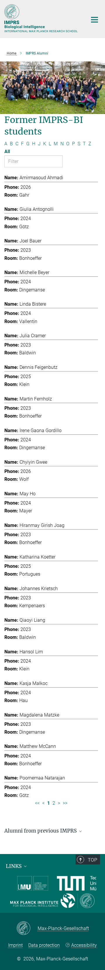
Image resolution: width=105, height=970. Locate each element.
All (7, 151)
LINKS (14, 866)
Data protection (44, 945)
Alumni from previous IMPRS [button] (41, 831)
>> (65, 803)
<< (37, 803)
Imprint (15, 945)
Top (92, 860)
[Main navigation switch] (94, 20)
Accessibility (84, 945)
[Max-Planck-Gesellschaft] (27, 928)
